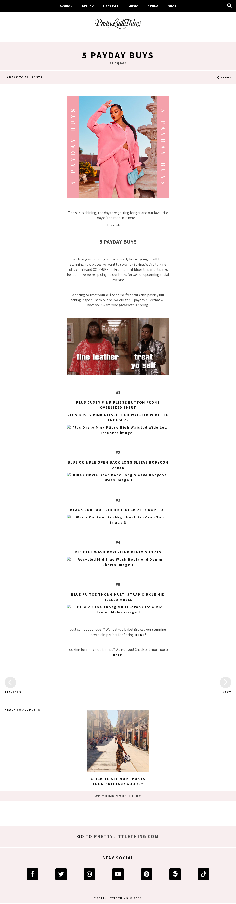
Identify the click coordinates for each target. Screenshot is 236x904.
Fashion (65, 6)
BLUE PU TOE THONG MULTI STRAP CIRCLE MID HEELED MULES (118, 597)
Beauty (88, 6)
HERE (140, 634)
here (117, 654)
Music (133, 6)
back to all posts (25, 77)
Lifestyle (111, 6)
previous (10, 692)
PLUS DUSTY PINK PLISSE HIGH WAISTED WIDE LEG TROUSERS (118, 417)
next (227, 692)
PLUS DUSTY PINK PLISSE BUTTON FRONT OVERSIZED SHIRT (118, 405)
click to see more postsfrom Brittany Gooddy (118, 781)
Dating (153, 6)
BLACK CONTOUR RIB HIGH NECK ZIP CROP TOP (118, 509)
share (225, 77)
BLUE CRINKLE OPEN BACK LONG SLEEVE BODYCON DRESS (118, 465)
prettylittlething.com (126, 836)
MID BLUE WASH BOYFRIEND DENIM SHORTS (118, 552)
